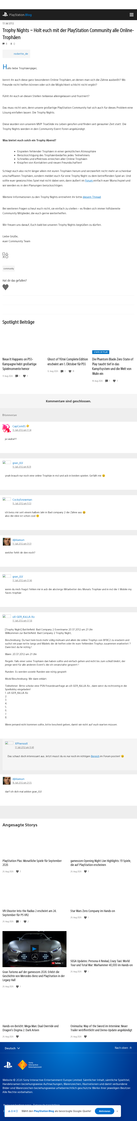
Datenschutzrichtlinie (46, 1105)
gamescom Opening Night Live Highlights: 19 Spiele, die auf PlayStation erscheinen (101, 863)
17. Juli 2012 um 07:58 (22, 620)
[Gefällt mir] (24, 376)
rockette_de (21, 53)
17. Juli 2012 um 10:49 (24, 747)
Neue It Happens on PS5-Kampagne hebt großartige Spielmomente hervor (19, 364)
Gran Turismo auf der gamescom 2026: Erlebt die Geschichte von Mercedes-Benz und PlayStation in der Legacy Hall (34, 976)
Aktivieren (104, 1111)
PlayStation (20, 15)
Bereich (95, 756)
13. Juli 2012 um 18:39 (22, 466)
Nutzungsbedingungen (17, 1105)
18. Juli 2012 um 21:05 (22, 782)
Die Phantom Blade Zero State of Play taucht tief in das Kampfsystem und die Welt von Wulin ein (112, 366)
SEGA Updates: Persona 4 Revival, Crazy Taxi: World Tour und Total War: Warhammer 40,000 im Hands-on (102, 963)
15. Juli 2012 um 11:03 (22, 503)
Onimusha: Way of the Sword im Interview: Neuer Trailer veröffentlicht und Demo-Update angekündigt (101, 1028)
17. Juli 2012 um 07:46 (22, 580)
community (8, 268)
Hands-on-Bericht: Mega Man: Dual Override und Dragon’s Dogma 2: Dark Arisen (30, 1028)
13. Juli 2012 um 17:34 (22, 429)
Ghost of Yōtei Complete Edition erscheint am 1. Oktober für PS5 (67, 361)
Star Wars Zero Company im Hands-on (93, 911)
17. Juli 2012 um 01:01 (22, 543)
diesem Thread (92, 197)
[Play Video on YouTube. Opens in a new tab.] (58, 963)
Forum (89, 180)
